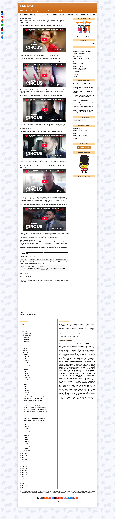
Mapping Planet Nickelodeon (79, 53)
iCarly (62, 400)
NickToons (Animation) (76, 361)
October (25, 337)
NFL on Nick (84, 357)
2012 (23, 474)
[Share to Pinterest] (44, 266)
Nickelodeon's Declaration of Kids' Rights (82, 51)
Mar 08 (26, 431)
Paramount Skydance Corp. (69, 382)
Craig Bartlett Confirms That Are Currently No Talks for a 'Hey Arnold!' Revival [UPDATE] (83, 99)
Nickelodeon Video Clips (86, 377)
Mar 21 (26, 375)
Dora (20, 14)
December (26, 333)
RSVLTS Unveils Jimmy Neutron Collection (33, 403)
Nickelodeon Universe (63, 377)
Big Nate (64, 347)
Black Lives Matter (85, 347)
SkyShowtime (61, 388)
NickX (85, 361)
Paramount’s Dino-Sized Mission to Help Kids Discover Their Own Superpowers (83, 88)
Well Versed (54, 14)
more (63, 261)
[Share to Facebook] (42, 266)
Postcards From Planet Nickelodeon (81, 58)
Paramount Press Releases (83, 381)
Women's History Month (63, 398)
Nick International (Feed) (66, 358)
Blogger (60, 501)
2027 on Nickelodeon (80, 343)
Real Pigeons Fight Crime (90, 384)
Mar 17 (26, 384)
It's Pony (89, 354)
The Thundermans (72, 396)
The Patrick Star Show (81, 394)
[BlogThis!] (40, 266)
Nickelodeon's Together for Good (80, 130)
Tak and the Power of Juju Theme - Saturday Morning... (35, 411)
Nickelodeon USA (55, 268)
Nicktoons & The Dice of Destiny (80, 378)
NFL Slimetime (79, 357)
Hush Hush (73, 354)
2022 (23, 453)
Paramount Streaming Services (34, 269)
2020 (23, 457)
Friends (79, 350)
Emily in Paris (66, 350)
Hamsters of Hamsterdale (67, 353)
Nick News (68, 359)
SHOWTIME (42, 269)
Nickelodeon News (48, 268)
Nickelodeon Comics (89, 364)
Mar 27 (26, 362)
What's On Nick (86, 397)
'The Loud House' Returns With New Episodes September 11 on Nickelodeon (83, 84)
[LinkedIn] (1, 22)
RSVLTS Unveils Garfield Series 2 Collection (33, 402)
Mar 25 (26, 367)
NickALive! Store (82, 359)
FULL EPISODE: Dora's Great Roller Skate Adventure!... (35, 409)
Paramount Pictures (63, 381)
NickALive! (26, 5)
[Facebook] (1, 14)
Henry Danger (76, 353)
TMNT (38, 14)
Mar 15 (26, 388)
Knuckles (72, 355)
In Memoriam (78, 354)
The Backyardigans (73, 393)
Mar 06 (26, 435)
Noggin (64, 379)
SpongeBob (32, 14)
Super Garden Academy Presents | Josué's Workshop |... (36, 418)
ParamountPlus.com (56, 58)
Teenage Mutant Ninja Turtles (84, 392)
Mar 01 (26, 446)
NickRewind (66, 361)
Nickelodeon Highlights (39, 268)
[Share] (1, 38)
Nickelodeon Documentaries (29, 268)
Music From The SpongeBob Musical (81, 54)
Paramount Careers (77, 140)
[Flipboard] (1, 30)
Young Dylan (85, 398)
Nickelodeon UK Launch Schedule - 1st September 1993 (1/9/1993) (81, 69)
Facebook (44, 261)
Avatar (43, 14)
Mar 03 (26, 441)
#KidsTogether (62, 343)
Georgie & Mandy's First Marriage (69, 351)
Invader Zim (84, 354)
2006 (23, 487)
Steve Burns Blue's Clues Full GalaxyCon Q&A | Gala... (35, 413)
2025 (23, 327)
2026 (23, 324)
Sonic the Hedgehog (83, 388)
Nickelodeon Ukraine (91, 375)
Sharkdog (93, 386)
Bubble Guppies (77, 349)
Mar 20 (26, 377)
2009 (23, 481)
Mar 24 (26, 369)
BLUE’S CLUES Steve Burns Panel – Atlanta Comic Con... (36, 414)
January (25, 450)
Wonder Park (71, 398)
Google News (49, 261)
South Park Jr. (91, 388)
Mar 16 (26, 386)
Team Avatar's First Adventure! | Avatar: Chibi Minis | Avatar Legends (83, 103)
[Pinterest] (1, 17)
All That (65, 345)
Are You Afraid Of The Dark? (74, 345)
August (25, 341)
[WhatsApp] (1, 25)
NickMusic (93, 359)
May (24, 348)
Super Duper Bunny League (70, 392)
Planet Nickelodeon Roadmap (79, 71)
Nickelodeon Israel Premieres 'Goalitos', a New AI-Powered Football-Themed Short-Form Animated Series (83, 111)
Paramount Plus (24, 269)
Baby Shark (88, 346)
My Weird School (72, 357)
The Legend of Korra (63, 394)
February (25, 448)
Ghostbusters (80, 351)
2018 (23, 462)
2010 (23, 479)
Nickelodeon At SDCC (90, 362)
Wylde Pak (76, 398)
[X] (1, 11)
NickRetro (61, 361)
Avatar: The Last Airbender (70, 346)
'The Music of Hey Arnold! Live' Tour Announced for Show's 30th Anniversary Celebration (83, 96)
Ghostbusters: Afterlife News (79, 73)
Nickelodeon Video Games (65, 378)
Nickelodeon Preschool (73, 371)
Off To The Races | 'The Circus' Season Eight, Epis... (35, 396)
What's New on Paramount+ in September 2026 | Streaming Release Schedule (83, 107)
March (25, 352)
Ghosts (84, 351)
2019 (23, 459)
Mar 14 (26, 390)
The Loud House (72, 394)
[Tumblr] (1, 27)
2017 (23, 464)
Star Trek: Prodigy (63, 390)
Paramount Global (62, 268)
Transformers (70, 397)
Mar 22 (26, 373)
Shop (94, 14)
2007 (23, 485)
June (24, 346)
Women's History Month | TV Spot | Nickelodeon (34, 422)
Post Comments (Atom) (31, 314)
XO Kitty (81, 398)
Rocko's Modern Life (83, 385)
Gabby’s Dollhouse (85, 350)
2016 (23, 466)
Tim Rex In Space (63, 397)
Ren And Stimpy (62, 385)
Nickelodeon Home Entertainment (77, 365)
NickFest (88, 359)
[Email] (1, 35)
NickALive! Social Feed (78, 56)
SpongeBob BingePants (63, 389)
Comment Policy (76, 76)
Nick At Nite (90, 357)
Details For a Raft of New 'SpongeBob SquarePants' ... (35, 400)
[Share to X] (41, 266)
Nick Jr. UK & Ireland (89, 358)
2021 (23, 455)
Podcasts (73, 384)
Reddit (34, 261)
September (26, 339)
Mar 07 (26, 433)
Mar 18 (26, 382)
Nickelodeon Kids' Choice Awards (80, 135)
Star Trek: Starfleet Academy (81, 390)
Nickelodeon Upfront (73, 377)
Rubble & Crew (91, 385)
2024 (23, 329)
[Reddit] (1, 19)
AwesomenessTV (81, 346)
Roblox (67, 385)
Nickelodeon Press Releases (87, 371)
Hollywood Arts (68, 354)
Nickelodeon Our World (78, 128)
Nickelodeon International (86, 367)
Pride (85, 384)
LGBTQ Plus (77, 355)
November (26, 335)
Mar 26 (26, 365)
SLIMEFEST (71, 386)
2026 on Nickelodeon (70, 343)
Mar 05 (26, 437)
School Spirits (88, 386)
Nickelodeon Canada (63, 364)
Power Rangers (79, 384)
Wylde (48, 14)
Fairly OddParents (73, 350)
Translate (83, 121)
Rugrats (76, 14)
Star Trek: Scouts (70, 390)
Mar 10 (26, 426)
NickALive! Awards (75, 359)
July (24, 343)
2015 (23, 468)
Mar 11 (26, 424)
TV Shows (47, 269)
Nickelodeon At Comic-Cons (67, 362)
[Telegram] (1, 33)
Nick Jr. (74, 358)
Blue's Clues (70, 349)
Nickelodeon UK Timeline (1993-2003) (81, 66)
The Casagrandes (81, 393)
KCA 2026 (26, 14)
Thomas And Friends (90, 396)
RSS (59, 261)
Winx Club (92, 397)
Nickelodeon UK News (68, 375)
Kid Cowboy (66, 355)
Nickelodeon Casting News (75, 364)
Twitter (31, 261)
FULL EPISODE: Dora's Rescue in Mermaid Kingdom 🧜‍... (36, 407)
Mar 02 (26, 443)
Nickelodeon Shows (65, 373)
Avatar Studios (83, 345)
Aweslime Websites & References (80, 74)
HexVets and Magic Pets (86, 353)
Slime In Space (68, 388)
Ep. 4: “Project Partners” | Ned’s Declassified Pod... (34, 398)
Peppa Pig (64, 384)
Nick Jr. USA (62, 359)
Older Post (66, 312)
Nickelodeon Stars (79, 373)
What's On (83, 14)
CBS (82, 349)
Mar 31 (26, 354)
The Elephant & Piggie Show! (90, 393)
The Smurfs (64, 396)
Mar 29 (26, 358)
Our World (69, 379)
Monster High (61, 357)
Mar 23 (26, 371)
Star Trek (93, 389)
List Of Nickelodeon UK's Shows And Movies (82, 65)
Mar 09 (26, 428)
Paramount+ (62, 14)
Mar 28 (26, 360)
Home (45, 312)
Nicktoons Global (91, 378)
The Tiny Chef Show (81, 396)
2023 (23, 331)
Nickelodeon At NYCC (79, 362)
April (24, 350)
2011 (23, 476)
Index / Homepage (77, 49)
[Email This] (39, 266)
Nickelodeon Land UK (83, 368)
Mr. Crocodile (67, 357)
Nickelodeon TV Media (78, 63)
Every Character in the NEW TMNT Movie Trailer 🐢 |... (35, 405)
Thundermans (70, 14)
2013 (23, 472)
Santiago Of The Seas (79, 386)
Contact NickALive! (77, 61)
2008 (23, 483)
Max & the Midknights (85, 355)
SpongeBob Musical (72, 389)
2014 (23, 470)
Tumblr (54, 261)
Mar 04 (26, 439)
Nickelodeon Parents (77, 132)
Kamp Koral (61, 355)
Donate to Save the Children (83, 36)
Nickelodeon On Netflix (82, 370)
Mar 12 (26, 395)
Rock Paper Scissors (73, 385)
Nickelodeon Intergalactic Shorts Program (70, 367)
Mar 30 (26, 356)
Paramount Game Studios (78, 379)
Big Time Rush (69, 347)
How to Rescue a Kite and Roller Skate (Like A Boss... (35, 420)
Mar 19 (26, 380)
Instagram (39, 261)
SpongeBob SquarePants (83, 389)
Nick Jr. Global (76, 133)
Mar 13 (26, 392)
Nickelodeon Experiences (64, 365)
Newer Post (23, 312)
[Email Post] (37, 266)
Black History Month (76, 347)
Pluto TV (89, 14)
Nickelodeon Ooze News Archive (80, 60)
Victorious (75, 397)
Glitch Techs (89, 351)
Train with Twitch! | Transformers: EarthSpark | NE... (35, 416)
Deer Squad (86, 349)
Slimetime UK (75, 388)
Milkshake (93, 355)
